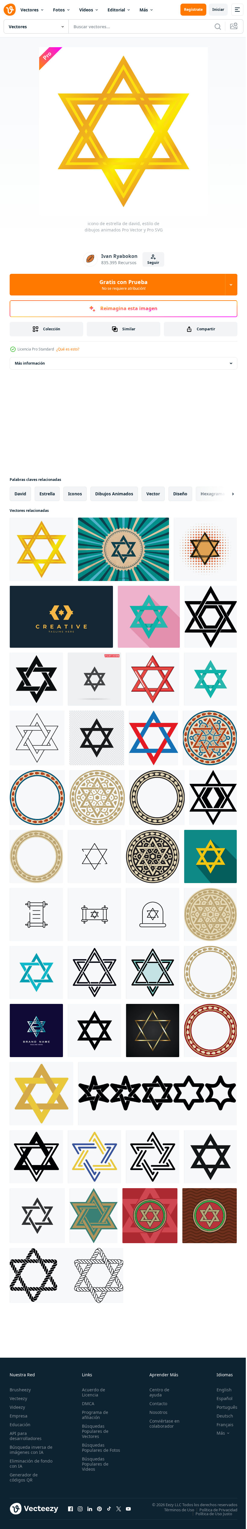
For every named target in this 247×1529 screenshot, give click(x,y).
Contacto (155, 1403)
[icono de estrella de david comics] (205, 549)
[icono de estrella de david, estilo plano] (149, 617)
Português (222, 1407)
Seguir (153, 262)
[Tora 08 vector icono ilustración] (94, 914)
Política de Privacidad (214, 1509)
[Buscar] (217, 26)
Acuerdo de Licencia (92, 1392)
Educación (20, 1424)
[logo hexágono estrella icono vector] (61, 617)
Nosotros (156, 1412)
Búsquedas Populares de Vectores (94, 1431)
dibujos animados (114, 494)
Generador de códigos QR (24, 1477)
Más (143, 10)
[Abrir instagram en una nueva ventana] (80, 1508)
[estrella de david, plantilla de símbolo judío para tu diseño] (152, 1030)
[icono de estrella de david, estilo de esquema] (37, 738)
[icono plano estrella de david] (210, 856)
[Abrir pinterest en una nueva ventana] (99, 1508)
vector (153, 494)
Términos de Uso (175, 1509)
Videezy (17, 1407)
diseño (180, 494)
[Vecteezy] (10, 10)
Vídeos (86, 10)
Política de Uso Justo (209, 1513)
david (20, 494)
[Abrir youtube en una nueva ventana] (128, 1508)
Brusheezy (20, 1390)
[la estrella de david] (153, 738)
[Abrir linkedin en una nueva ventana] (89, 1508)
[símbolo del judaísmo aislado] (96, 738)
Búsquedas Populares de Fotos (94, 1450)
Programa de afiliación (94, 1414)
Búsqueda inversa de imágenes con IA (30, 1449)
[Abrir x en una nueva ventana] (118, 1508)
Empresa (18, 1416)
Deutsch (220, 1416)
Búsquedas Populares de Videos (94, 1469)
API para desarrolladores (26, 1435)
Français (220, 1424)
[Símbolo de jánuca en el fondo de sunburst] (123, 549)
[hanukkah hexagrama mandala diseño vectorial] (149, 1215)
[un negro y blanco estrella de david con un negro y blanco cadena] (211, 617)
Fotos (59, 10)
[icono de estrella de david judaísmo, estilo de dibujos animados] (152, 679)
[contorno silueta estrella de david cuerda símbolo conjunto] (66, 1275)
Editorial (116, 10)
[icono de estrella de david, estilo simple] (36, 679)
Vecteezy (18, 1398)
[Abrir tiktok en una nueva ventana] (109, 1508)
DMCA (87, 1403)
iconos (75, 494)
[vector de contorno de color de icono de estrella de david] (152, 972)
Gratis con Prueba (123, 284)
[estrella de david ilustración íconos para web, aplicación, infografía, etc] (41, 1093)
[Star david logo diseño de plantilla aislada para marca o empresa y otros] (36, 1030)
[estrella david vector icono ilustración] (152, 914)
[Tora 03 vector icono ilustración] (36, 914)
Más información (30, 363)
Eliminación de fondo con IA (24, 1463)
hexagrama (213, 494)
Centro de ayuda (157, 1392)
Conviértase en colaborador (162, 1423)
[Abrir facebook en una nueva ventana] (70, 1508)
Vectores (29, 10)
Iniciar (218, 9)
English (219, 1390)
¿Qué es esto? (67, 349)
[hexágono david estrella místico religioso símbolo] (94, 1030)
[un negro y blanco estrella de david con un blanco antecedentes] (213, 797)
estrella (47, 494)
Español (220, 1398)
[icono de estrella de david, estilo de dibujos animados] (41, 549)
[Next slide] (223, 494)
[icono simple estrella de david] (210, 1156)
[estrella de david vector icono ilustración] (94, 856)
